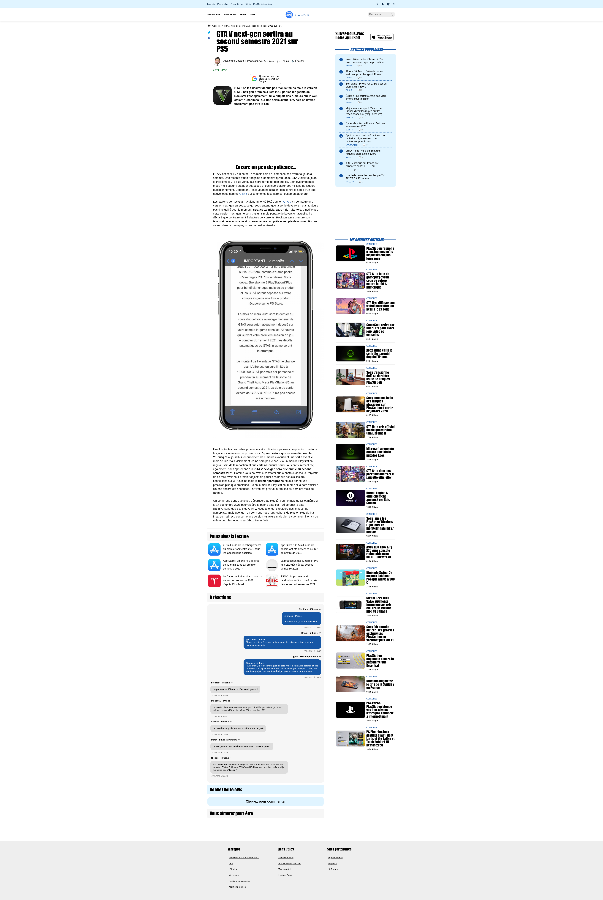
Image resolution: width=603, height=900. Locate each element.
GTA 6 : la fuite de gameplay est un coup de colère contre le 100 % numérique (377, 280)
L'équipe (233, 869)
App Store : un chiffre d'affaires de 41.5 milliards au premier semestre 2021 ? (241, 564)
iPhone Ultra (222, 4)
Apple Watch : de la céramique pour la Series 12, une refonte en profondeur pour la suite (366, 138)
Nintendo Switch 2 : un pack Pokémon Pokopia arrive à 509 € (380, 577)
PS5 (224, 70)
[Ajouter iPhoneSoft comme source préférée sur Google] (265, 79)
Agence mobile (335, 857)
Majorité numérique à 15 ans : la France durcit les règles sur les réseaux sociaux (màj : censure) (364, 111)
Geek (252, 14)
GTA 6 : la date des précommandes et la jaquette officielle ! (380, 474)
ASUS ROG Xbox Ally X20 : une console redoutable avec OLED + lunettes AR (379, 552)
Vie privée (234, 875)
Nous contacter (285, 857)
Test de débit (284, 869)
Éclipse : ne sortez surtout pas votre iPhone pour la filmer (366, 97)
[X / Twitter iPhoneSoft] (377, 5)
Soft (301, 15)
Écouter (299, 61)
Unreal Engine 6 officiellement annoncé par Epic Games (378, 498)
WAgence (332, 863)
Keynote (211, 4)
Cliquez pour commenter (266, 801)
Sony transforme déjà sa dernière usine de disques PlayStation (378, 377)
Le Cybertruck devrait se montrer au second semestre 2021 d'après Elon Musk (242, 580)
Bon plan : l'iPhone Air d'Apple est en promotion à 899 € (366, 85)
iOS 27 (248, 4)
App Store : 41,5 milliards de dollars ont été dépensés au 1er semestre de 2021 (299, 549)
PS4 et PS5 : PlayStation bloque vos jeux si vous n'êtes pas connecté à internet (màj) (380, 709)
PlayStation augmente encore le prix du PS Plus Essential (380, 660)
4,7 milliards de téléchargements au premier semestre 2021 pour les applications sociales (242, 549)
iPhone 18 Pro (236, 4)
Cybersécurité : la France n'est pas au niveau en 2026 (365, 125)
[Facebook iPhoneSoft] (383, 5)
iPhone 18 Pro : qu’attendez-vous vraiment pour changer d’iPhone (364, 73)
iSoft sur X (333, 869)
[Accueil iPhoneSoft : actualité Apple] (208, 26)
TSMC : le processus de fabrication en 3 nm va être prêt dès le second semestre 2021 (299, 580)
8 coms (285, 61)
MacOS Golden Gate (262, 4)
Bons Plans (230, 14)
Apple (243, 14)
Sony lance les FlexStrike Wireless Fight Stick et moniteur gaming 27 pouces (380, 525)
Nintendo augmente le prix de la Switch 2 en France (380, 684)
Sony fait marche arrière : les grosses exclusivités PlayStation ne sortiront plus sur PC (380, 633)
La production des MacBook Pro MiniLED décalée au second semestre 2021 (299, 564)
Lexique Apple (285, 875)
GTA (217, 70)
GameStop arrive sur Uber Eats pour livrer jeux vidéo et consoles (380, 329)
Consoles (217, 26)
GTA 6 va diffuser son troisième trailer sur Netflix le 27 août (380, 306)
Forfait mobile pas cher (289, 863)
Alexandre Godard (233, 61)
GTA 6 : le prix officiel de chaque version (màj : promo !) (380, 430)
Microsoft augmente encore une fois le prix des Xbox (380, 452)
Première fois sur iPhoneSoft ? (244, 857)
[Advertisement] (265, 133)
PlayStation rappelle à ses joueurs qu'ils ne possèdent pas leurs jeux (380, 253)
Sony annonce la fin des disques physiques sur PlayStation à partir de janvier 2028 (379, 404)
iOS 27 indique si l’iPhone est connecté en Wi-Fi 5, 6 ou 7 (362, 165)
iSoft (231, 863)
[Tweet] (209, 33)
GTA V (287, 201)
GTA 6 (243, 193)
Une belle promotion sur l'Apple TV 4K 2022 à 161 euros (365, 177)
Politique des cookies (239, 881)
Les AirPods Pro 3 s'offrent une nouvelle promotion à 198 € (363, 152)
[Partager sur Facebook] (209, 38)
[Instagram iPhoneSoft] (388, 5)
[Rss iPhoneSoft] (394, 5)
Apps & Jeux (213, 14)
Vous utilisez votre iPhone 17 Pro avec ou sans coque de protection (364, 61)
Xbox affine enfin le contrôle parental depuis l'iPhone (379, 353)
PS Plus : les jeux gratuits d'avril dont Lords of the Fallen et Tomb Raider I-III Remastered (380, 738)
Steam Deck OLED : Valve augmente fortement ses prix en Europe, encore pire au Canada (378, 604)
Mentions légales (237, 887)
